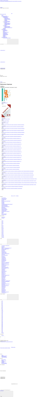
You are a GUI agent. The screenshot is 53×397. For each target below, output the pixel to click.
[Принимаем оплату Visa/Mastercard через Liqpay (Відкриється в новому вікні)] (6, 341)
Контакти (10, 1)
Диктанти (6, 22)
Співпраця (8, 1)
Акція (2, 15)
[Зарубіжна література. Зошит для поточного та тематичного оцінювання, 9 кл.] (27, 151)
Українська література (7, 26)
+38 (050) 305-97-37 (2, 50)
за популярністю (2, 86)
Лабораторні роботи (7, 23)
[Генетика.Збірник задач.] (27, 94)
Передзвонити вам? (3, 378)
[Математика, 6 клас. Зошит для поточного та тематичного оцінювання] (27, 167)
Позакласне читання (7, 18)
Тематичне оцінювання (7, 19)
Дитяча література (4, 29)
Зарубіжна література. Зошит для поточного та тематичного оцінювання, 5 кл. (11, 138)
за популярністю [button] (2, 87)
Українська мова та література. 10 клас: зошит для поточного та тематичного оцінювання (13, 130)
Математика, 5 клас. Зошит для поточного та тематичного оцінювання (10, 165)
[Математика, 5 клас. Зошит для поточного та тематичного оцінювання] (27, 163)
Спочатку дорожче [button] (12, 87)
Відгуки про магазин (18, 1)
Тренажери (6, 20)
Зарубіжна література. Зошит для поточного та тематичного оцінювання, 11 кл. (11, 161)
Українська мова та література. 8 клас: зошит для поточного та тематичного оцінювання (12, 126)
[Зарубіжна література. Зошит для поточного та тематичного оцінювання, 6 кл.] (27, 140)
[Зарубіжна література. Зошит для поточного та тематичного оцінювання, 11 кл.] (27, 159)
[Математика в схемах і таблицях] (27, 110)
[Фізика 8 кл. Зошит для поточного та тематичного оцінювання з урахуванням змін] (27, 186)
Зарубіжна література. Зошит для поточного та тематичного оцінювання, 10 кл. (11, 157)
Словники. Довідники (7, 24)
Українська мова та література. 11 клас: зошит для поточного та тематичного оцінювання (13, 134)
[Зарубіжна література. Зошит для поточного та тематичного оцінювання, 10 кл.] (27, 155)
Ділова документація (4, 37)
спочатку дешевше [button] (7, 87)
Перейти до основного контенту (4, 0)
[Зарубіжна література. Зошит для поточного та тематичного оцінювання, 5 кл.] (27, 136)
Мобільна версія (13, 347)
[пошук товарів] (12, 42)
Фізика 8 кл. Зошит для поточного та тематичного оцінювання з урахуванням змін (12, 188)
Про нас (1, 1)
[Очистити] (12, 242)
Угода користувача (14, 1)
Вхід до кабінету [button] (4, 359)
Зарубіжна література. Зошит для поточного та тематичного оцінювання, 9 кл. (11, 153)
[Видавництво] (2, 339)
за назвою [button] (15, 87)
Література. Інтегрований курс (8, 27)
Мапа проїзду (2, 390)
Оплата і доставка (4, 1)
